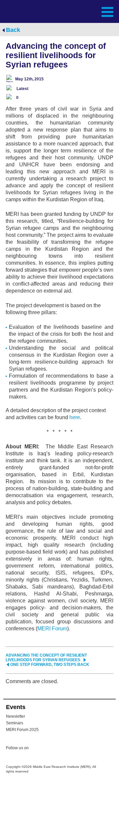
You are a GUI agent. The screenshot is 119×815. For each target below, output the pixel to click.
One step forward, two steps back (49, 664)
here (74, 417)
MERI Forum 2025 (22, 729)
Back (13, 30)
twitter (37, 749)
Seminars (14, 723)
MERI (21, 11)
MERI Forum (52, 628)
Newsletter (15, 716)
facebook (50, 749)
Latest (22, 88)
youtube (63, 748)
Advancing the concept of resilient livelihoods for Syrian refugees (46, 657)
